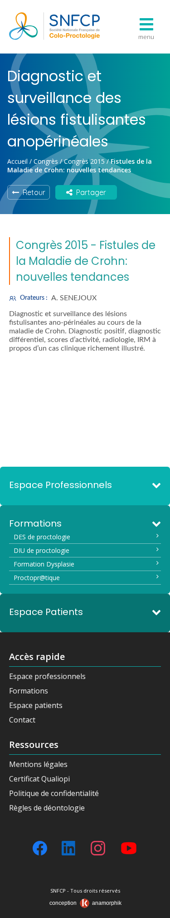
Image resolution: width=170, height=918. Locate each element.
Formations (28, 691)
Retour (32, 192)
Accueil (17, 161)
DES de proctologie (42, 536)
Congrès (46, 161)
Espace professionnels (47, 676)
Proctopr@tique (37, 577)
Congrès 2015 (84, 161)
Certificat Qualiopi (39, 779)
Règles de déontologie (47, 808)
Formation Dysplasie (44, 564)
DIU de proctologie (41, 550)
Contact (22, 720)
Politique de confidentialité (54, 793)
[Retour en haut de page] (154, 908)
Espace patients (36, 705)
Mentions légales (38, 764)
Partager (89, 192)
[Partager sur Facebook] (39, 848)
